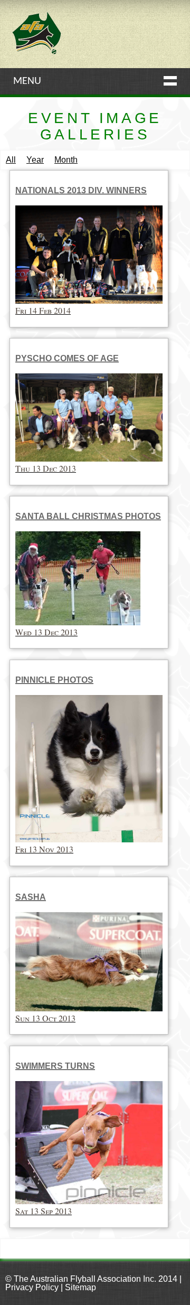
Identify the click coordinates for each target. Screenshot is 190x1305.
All (11, 159)
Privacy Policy (32, 1287)
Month (66, 159)
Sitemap (80, 1287)
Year (35, 159)
